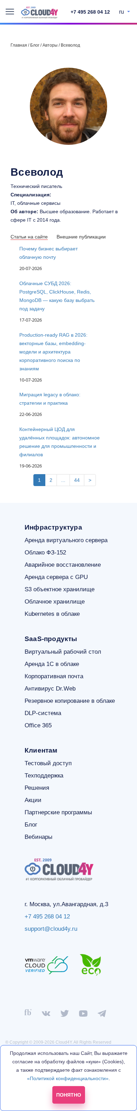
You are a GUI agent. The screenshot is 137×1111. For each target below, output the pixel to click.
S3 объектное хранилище (59, 589)
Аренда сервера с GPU (56, 577)
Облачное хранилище (55, 601)
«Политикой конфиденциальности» (68, 1078)
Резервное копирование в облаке (70, 701)
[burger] (10, 11)
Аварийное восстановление (63, 564)
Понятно (68, 1095)
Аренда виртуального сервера (66, 540)
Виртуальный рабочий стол (63, 651)
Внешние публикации (81, 237)
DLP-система (43, 713)
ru (122, 12)
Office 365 (38, 725)
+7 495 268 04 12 (90, 12)
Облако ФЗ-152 (45, 552)
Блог (31, 824)
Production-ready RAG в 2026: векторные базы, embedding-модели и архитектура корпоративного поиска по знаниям (53, 351)
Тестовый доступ (48, 763)
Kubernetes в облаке (52, 614)
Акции (33, 800)
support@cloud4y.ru (51, 928)
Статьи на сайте (29, 237)
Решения (37, 788)
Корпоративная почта (54, 676)
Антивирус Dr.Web (50, 688)
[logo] (39, 12)
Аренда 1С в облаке (52, 664)
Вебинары (38, 837)
